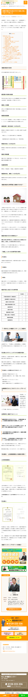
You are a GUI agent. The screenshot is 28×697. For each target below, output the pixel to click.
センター (8, 3)
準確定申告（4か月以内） (9, 42)
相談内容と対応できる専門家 (10, 51)
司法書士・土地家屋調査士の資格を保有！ (11, 58)
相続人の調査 (7, 38)
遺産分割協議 (7, 43)
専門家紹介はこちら (13, 609)
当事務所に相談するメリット (10, 56)
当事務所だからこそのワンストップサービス (12, 55)
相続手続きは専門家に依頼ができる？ (10, 47)
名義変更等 (6, 45)
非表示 (13, 33)
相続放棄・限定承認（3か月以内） (11, 41)
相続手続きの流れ (6, 36)
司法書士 (6, 60)
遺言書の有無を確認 (8, 37)
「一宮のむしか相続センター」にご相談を (11, 53)
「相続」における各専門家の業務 (11, 50)
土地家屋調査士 (7, 59)
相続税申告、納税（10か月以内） (11, 46)
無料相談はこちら (13, 637)
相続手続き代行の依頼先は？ (10, 49)
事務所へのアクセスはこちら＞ (9, 651)
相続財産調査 (7, 40)
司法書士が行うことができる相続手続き (12, 54)
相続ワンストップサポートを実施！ (10, 62)
